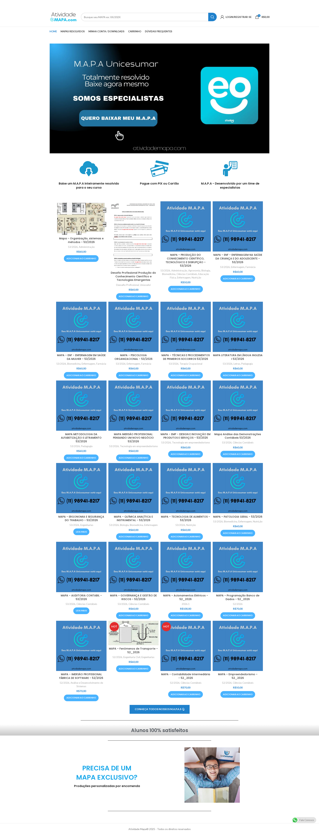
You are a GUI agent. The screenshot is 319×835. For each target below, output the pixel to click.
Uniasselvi (145, 284)
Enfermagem (184, 277)
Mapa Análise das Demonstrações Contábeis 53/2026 (237, 436)
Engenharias (86, 525)
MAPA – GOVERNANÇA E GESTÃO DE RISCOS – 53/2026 (133, 597)
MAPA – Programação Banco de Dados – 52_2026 (237, 597)
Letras (237, 363)
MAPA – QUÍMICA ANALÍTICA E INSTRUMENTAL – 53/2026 (133, 518)
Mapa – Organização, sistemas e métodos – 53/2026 (81, 240)
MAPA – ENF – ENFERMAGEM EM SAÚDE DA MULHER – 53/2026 (81, 357)
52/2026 (238, 603)
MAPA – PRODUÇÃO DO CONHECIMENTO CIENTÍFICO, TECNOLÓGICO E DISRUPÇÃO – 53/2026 (186, 260)
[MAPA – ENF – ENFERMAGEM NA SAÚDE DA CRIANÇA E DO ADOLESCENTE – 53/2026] (238, 226)
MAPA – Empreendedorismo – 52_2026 (238, 676)
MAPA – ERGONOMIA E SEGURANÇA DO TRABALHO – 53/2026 (81, 518)
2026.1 (186, 603)
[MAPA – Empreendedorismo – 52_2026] (238, 646)
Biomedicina (168, 274)
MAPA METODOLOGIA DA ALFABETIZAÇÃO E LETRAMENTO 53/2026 (81, 437)
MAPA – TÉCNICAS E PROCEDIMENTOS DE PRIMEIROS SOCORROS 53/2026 (186, 357)
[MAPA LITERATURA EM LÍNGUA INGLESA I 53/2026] (238, 327)
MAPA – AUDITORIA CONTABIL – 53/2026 (81, 597)
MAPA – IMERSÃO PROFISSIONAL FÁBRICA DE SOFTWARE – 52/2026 (81, 676)
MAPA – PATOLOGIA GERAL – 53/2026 (237, 517)
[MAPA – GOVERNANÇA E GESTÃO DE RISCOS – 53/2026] (133, 567)
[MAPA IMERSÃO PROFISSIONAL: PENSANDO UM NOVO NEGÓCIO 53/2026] (133, 406)
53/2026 (73, 246)
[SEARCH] (212, 17)
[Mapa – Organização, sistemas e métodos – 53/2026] (81, 218)
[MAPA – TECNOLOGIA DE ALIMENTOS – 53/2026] (185, 488)
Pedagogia (247, 363)
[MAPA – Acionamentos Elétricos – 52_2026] (185, 567)
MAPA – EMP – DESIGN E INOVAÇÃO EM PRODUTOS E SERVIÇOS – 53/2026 (185, 436)
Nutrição (196, 277)
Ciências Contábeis (186, 274)
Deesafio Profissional (127, 284)
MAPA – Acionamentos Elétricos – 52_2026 (185, 597)
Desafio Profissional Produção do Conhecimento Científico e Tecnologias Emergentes (133, 276)
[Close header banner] (314, 3)
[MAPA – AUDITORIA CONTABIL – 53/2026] (81, 567)
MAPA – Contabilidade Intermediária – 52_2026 (185, 676)
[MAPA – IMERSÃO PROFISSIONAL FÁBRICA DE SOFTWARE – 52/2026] (81, 646)
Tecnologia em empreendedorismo (139, 446)
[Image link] (159, 98)
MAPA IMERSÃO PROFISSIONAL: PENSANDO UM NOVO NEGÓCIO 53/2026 (133, 437)
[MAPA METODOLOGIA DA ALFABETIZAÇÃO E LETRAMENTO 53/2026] (81, 406)
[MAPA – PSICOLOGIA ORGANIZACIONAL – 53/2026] (133, 327)
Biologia (205, 270)
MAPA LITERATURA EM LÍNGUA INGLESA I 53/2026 (238, 357)
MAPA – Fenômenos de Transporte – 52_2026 (133, 650)
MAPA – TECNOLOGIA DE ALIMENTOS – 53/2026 (185, 518)
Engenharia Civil (131, 657)
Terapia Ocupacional (191, 363)
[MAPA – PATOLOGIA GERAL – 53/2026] (238, 488)
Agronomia (194, 270)
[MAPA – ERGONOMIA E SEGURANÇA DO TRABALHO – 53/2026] (81, 488)
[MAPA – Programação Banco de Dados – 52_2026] (238, 567)
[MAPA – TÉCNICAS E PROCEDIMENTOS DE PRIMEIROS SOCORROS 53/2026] (185, 327)
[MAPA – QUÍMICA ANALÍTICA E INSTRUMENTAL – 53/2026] (133, 488)
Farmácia (250, 267)
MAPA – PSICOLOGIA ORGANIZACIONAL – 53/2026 (133, 357)
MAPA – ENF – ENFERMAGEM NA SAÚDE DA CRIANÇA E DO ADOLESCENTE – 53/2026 (237, 258)
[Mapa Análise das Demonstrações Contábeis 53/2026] (238, 406)
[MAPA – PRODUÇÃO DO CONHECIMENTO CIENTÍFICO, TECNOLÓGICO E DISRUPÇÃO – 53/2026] (185, 226)
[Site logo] (63, 16)
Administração (87, 246)
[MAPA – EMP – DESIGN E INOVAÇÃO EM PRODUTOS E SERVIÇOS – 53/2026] (185, 406)
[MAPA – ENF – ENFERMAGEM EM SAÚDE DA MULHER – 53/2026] (81, 327)
